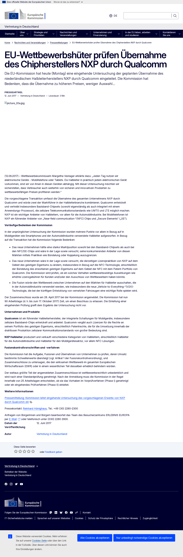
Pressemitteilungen (59, 42)
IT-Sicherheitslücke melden (19, 518)
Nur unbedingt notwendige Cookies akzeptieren (144, 537)
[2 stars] (18, 451)
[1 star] (16, 451)
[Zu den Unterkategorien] (28, 34)
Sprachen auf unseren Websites (53, 518)
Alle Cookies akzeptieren (94, 537)
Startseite (10, 33)
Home (7, 42)
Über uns (22, 34)
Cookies (79, 518)
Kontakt (87, 512)
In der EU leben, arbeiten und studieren (137, 34)
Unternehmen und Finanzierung (102, 34)
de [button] (115, 15)
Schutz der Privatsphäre (100, 518)
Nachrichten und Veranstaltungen (68, 34)
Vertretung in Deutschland (52, 433)
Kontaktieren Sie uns (169, 34)
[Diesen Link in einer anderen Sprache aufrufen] (30, 402)
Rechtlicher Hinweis (128, 518)
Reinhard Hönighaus (35, 408)
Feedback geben (53, 451)
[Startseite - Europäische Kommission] (28, 14)
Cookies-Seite (39, 540)
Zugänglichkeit (150, 518)
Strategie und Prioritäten (40, 34)
